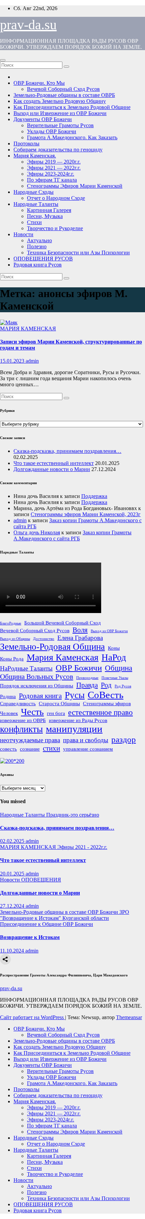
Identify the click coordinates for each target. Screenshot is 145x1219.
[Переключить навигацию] (2, 60)
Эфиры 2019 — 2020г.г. (54, 162)
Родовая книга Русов (37, 264)
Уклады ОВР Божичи (51, 131)
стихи (51, 748)
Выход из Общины (15, 639)
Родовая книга (40, 696)
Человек (9, 713)
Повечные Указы (115, 678)
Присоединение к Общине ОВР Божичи (46, 924)
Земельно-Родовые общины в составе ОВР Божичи (59, 912)
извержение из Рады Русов (78, 720)
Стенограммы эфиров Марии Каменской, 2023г (86, 514)
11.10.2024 (12, 951)
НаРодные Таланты (26, 668)
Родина (8, 696)
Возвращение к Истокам (30, 937)
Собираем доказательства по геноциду (58, 149)
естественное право (100, 712)
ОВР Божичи (79, 667)
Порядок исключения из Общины (36, 685)
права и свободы (85, 740)
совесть (8, 749)
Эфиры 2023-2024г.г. (50, 174)
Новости (23, 234)
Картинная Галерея (49, 210)
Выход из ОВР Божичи (109, 631)
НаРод (114, 657)
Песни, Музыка (45, 216)
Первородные (87, 678)
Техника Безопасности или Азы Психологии (78, 252)
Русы (75, 695)
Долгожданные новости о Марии (51, 469)
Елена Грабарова (80, 637)
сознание (30, 749)
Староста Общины (59, 703)
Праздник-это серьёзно (72, 815)
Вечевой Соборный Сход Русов (63, 89)
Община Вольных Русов (36, 677)
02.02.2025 (13, 841)
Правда (87, 685)
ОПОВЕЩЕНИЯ (41, 880)
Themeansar (129, 1017)
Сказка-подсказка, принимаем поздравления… (67, 451)
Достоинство (43, 639)
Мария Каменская (62, 657)
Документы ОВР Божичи (42, 119)
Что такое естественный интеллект (53, 463)
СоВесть (105, 694)
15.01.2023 (13, 361)
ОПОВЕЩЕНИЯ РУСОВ (43, 258)
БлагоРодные (10, 623)
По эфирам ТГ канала (52, 180)
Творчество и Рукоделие (55, 228)
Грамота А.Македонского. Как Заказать (72, 137)
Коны (114, 648)
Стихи (34, 222)
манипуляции (74, 728)
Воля (80, 630)
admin (32, 361)
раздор (123, 739)
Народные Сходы (33, 192)
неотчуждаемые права (30, 740)
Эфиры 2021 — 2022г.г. (54, 168)
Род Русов (123, 686)
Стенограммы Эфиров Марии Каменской (74, 186)
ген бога (56, 713)
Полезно (37, 246)
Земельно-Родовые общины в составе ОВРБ (64, 95)
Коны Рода (12, 658)
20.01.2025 (13, 873)
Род (106, 685)
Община (118, 668)
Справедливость (18, 703)
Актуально (39, 240)
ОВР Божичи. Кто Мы (39, 83)
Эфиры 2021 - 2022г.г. (82, 847)
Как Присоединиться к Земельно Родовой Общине (71, 107)
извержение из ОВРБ (23, 720)
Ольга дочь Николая (36, 532)
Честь (32, 712)
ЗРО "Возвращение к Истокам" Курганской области (64, 915)
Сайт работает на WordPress (32, 1017)
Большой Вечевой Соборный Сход (62, 622)
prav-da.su (28, 24)
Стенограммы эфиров (107, 703)
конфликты (21, 729)
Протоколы (26, 143)
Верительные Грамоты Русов (60, 125)
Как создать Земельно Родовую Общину (59, 101)
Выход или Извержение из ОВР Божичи (60, 113)
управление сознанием (88, 749)
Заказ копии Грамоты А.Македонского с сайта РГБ (72, 535)
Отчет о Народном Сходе (56, 198)
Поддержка (94, 496)
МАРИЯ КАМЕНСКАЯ (28, 328)
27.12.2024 (13, 906)
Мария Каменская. (34, 155)
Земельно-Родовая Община (52, 647)
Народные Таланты (35, 204)
